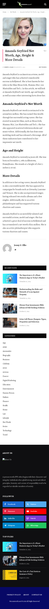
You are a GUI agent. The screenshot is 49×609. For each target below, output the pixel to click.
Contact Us (37, 595)
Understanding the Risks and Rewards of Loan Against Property (30, 292)
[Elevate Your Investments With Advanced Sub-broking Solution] (10, 309)
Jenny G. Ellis (8, 67)
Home (5, 409)
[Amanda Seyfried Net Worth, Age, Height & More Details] (24, 31)
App (4, 343)
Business (6, 359)
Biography (6, 355)
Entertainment (8, 389)
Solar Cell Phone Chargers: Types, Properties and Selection (32, 320)
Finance (6, 401)
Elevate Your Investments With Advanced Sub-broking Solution (32, 306)
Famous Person (8, 393)
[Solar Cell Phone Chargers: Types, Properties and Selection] (10, 323)
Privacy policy (14, 595)
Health (5, 405)
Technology (7, 430)
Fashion (5, 397)
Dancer (5, 376)
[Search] (45, 4)
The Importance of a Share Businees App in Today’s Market (32, 276)
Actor (5, 368)
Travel (5, 435)
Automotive (7, 351)
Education (6, 384)
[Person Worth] (24, 4)
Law (4, 414)
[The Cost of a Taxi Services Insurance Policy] (10, 575)
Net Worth (42, 67)
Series (5, 426)
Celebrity (6, 363)
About (26, 595)
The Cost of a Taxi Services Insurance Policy (29, 572)
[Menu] (4, 4)
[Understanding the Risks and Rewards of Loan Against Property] (10, 293)
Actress (5, 372)
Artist (5, 347)
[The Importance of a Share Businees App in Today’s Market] (10, 279)
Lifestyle (6, 418)
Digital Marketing (9, 380)
